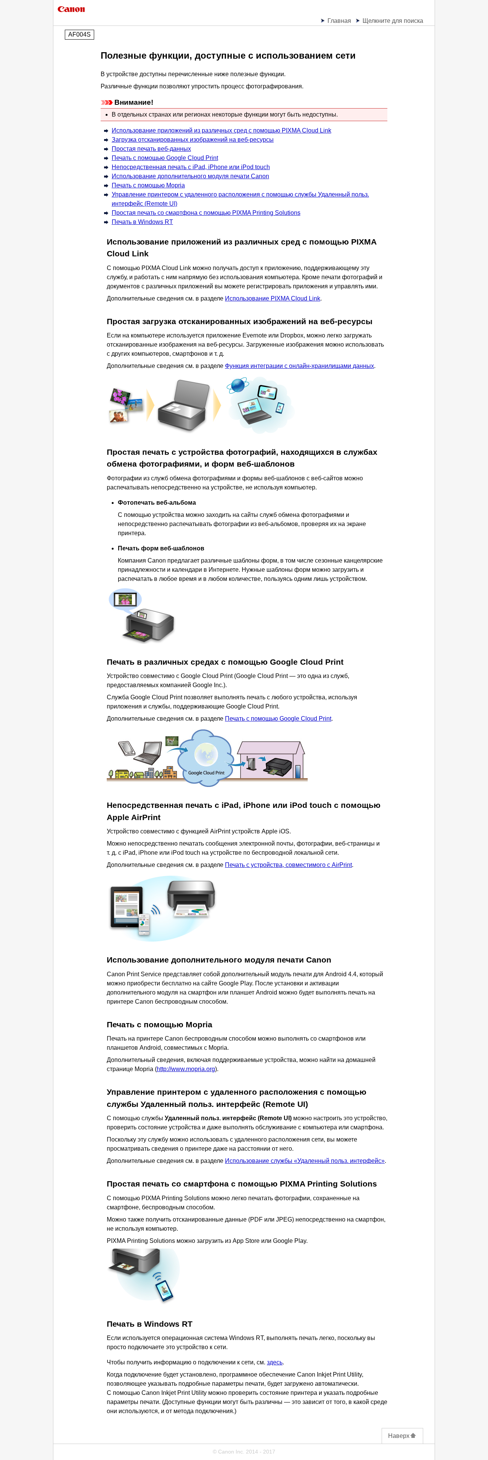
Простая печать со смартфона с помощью (206, 212)
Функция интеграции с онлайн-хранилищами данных (299, 366)
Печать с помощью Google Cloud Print (278, 718)
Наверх (398, 1436)
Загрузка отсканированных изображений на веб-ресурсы (193, 139)
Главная (339, 21)
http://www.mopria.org (186, 1069)
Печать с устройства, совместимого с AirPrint (288, 865)
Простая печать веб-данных (151, 149)
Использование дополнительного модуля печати (190, 176)
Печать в (142, 222)
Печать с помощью (165, 158)
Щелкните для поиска (393, 21)
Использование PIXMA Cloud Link (272, 298)
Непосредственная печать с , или (191, 167)
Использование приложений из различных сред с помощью (221, 130)
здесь (275, 1362)
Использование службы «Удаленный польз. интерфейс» (305, 1161)
